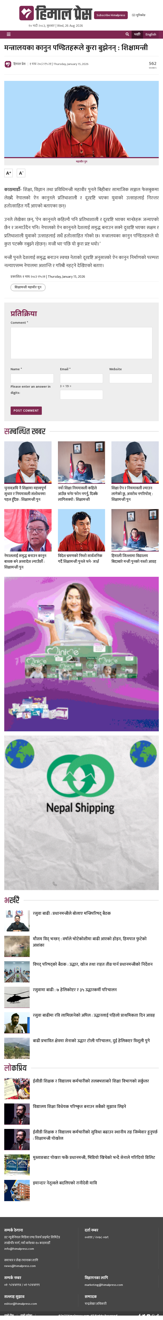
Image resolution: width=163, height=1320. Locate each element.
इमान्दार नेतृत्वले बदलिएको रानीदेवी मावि (65, 1183)
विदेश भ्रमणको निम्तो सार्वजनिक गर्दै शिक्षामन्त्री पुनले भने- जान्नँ (80, 559)
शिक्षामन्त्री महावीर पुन (28, 287)
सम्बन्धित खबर (24, 431)
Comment (19, 323)
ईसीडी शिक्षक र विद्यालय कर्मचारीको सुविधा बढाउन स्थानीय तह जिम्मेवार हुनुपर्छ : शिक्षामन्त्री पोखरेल (95, 1135)
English (151, 34)
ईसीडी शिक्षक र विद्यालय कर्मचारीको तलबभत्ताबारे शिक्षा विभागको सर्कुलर (91, 1081)
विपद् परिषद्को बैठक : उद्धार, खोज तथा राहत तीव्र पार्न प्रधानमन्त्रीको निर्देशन (93, 964)
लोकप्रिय (15, 1068)
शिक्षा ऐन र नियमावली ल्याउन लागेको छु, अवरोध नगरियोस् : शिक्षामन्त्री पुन (132, 494)
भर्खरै (137, 34)
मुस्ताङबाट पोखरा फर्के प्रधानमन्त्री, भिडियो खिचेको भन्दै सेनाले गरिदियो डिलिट (94, 1157)
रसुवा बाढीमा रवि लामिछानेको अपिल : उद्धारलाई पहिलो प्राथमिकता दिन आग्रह (94, 1015)
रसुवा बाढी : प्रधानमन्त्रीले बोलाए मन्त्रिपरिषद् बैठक (72, 913)
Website (115, 369)
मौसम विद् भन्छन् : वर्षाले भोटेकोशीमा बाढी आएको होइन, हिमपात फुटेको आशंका (90, 942)
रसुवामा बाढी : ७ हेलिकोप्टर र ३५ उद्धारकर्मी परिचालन (75, 990)
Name (16, 369)
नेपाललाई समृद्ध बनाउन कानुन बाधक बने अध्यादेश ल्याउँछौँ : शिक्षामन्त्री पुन (25, 562)
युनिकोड (140, 15)
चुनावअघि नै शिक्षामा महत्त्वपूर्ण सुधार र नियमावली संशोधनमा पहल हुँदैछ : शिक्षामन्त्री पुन (25, 494)
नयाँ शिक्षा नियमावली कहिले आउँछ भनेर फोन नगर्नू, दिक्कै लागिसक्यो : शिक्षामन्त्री (78, 494)
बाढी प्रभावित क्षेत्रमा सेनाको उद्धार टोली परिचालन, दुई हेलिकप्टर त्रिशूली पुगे (91, 1040)
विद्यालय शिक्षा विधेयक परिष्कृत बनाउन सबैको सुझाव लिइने (79, 1106)
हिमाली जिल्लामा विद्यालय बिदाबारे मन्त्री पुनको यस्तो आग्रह (133, 559)
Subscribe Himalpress (111, 15)
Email (65, 369)
